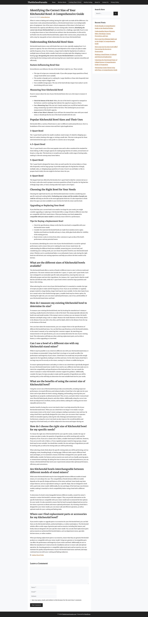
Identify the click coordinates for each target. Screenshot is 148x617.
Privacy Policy (115, 2)
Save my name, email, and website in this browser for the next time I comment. (57, 600)
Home (54, 2)
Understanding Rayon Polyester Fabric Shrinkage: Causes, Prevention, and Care (105, 33)
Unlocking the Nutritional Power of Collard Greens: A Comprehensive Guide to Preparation (106, 62)
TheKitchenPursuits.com (69, 614)
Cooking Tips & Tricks (75, 2)
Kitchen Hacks (62, 2)
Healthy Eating (88, 2)
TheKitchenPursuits (37, 2)
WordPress (87, 614)
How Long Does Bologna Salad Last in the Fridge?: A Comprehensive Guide (106, 41)
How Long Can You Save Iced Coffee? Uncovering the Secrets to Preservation (106, 49)
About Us (97, 2)
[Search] (115, 13)
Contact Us (105, 2)
